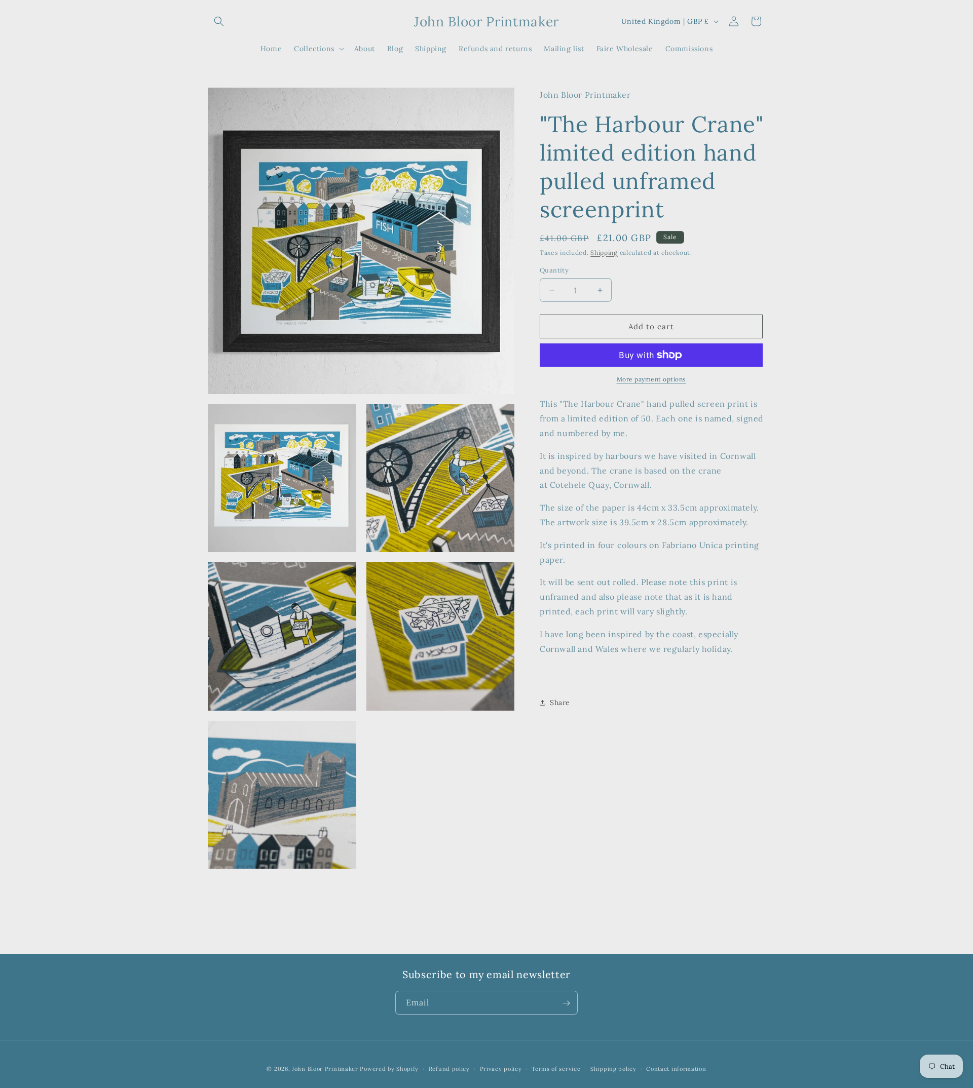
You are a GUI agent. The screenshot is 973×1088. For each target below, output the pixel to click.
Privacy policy (501, 1068)
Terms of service (556, 1068)
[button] (219, 21)
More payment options (651, 379)
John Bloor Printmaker (325, 1068)
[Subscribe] (566, 1003)
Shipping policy (613, 1068)
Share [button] (560, 702)
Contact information (676, 1068)
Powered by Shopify (389, 1068)
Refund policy (449, 1068)
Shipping (604, 252)
